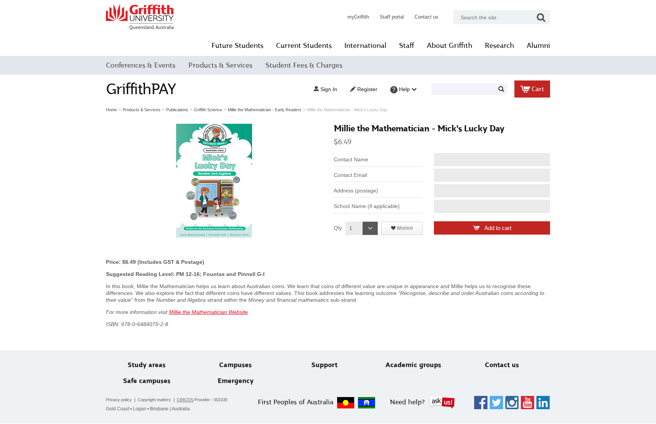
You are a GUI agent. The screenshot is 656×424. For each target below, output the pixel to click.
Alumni (538, 45)
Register (366, 89)
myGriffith (358, 17)
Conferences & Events (140, 65)
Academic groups (413, 365)
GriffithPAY (141, 89)
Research (499, 45)
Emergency (236, 381)
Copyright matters (154, 399)
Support (324, 365)
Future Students (237, 45)
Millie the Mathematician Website (208, 312)
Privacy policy (119, 399)
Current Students (304, 45)
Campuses (235, 365)
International (365, 45)
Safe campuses (146, 381)
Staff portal (392, 17)
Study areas (147, 365)
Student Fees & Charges (303, 65)
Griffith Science (208, 109)
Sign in (328, 89)
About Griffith (449, 45)
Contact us (426, 17)
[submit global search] (541, 17)
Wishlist (404, 228)
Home (111, 109)
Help (404, 89)
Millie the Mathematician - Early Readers (264, 109)
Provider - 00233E (202, 399)
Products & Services (220, 65)
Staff (406, 45)
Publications (177, 109)
